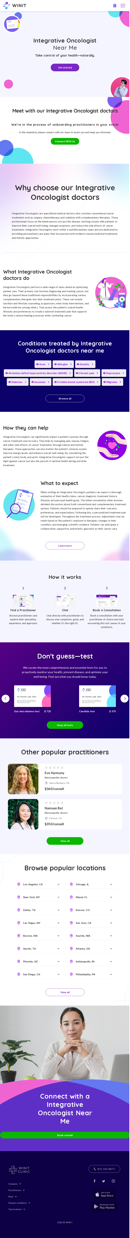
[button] (6, 699)
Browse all (65, 398)
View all (65, 840)
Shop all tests (65, 724)
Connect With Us (65, 141)
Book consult (65, 1135)
